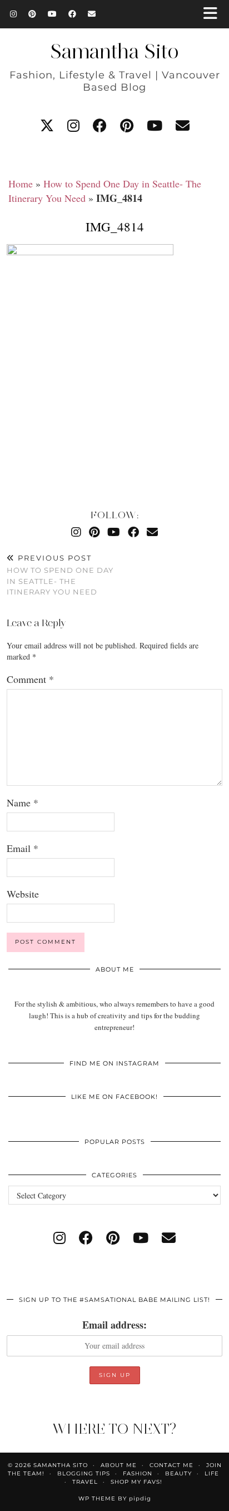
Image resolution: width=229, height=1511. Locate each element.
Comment (30, 679)
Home (20, 183)
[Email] (92, 14)
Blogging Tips (83, 1473)
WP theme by (114, 1498)
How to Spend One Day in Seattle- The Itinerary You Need (60, 575)
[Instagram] (13, 14)
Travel (85, 1481)
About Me (119, 1465)
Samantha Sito (114, 51)
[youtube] (154, 125)
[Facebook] (72, 14)
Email (22, 848)
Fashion (137, 1473)
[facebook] (100, 125)
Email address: (114, 1324)
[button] (214, 14)
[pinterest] (126, 125)
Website (23, 893)
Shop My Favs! (136, 1481)
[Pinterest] (32, 14)
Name (22, 802)
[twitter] (47, 125)
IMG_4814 (115, 226)
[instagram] (73, 125)
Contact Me (171, 1465)
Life (212, 1473)
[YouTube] (52, 14)
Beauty (178, 1473)
